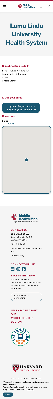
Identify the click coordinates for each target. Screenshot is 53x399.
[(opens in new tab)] (20, 336)
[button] (26, 160)
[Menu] (4, 7)
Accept (7, 394)
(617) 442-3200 (18, 244)
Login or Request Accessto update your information (21, 108)
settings (30, 389)
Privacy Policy (17, 255)
